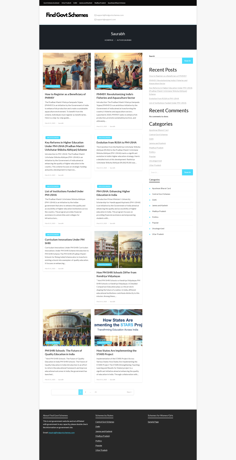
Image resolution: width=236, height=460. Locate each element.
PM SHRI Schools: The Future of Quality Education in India (63, 352)
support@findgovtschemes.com (110, 15)
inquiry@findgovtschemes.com (62, 432)
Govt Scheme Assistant (51, 3)
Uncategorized (53, 86)
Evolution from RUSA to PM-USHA (116, 142)
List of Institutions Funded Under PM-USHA (64, 193)
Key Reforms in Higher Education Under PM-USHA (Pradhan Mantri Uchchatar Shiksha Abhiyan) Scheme (66, 146)
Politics (152, 152)
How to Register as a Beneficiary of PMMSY (65, 96)
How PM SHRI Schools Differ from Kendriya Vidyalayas (116, 274)
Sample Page (153, 422)
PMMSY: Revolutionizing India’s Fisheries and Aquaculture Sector (115, 96)
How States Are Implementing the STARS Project (116, 352)
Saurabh (61, 123)
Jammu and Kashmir (85, 3)
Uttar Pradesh (66, 3)
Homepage (109, 40)
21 (96, 392)
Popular (152, 156)
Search (152, 56)
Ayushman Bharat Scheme (116, 3)
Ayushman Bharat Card (158, 130)
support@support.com (106, 19)
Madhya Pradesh (100, 3)
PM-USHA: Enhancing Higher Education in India (113, 193)
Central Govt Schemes (158, 134)
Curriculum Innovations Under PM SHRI (64, 241)
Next (129, 392)
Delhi (75, 3)
